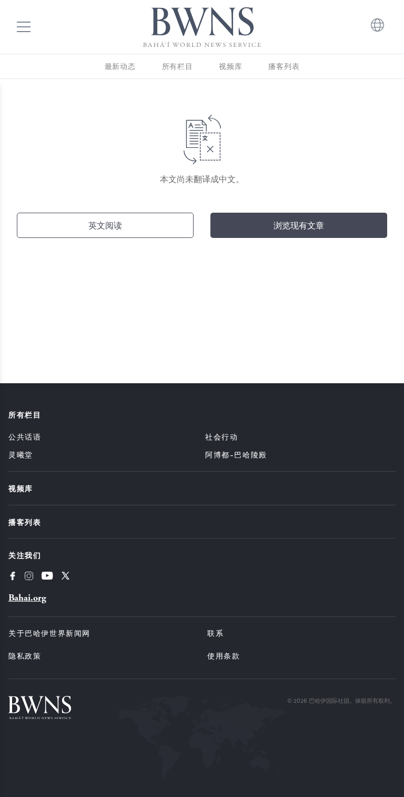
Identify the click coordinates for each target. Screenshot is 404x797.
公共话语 (24, 437)
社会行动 (221, 437)
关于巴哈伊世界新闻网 (49, 633)
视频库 (230, 66)
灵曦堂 (20, 455)
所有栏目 (177, 66)
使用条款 (223, 656)
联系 (215, 633)
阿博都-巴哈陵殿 (236, 455)
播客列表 (283, 66)
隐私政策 (24, 656)
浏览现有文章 (299, 225)
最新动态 (120, 66)
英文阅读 (105, 225)
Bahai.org (27, 597)
